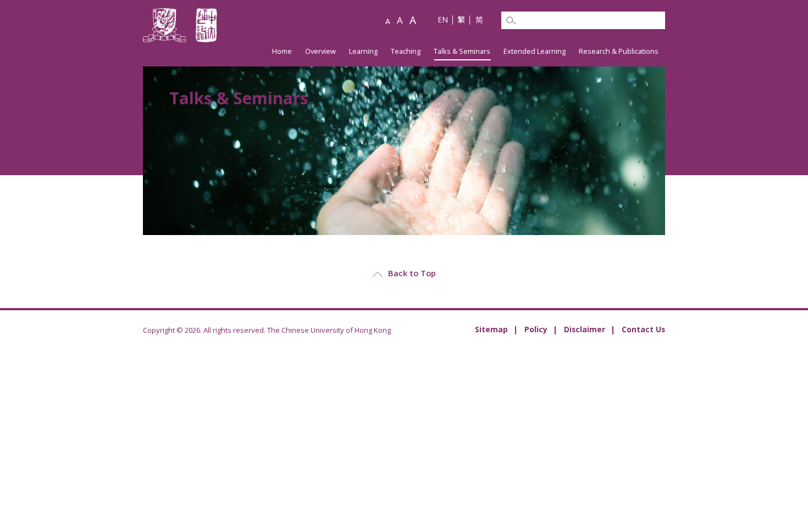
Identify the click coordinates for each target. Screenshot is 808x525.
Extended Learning (534, 51)
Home (282, 51)
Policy (535, 329)
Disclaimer (584, 329)
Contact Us (643, 329)
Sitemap (491, 329)
